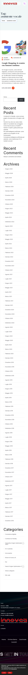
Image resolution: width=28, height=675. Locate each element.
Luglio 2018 (8, 437)
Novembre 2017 (9, 472)
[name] (10, 3)
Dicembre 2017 (9, 468)
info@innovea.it (9, 615)
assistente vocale (11, 20)
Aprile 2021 (8, 292)
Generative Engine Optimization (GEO (14, 543)
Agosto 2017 (8, 485)
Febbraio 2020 (9, 353)
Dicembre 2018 (9, 415)
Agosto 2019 (8, 380)
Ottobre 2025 (9, 204)
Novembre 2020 (9, 314)
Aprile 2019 (8, 397)
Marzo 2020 (8, 349)
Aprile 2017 (8, 503)
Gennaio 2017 (9, 516)
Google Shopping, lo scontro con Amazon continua (13, 64)
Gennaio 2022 (9, 257)
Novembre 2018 (9, 419)
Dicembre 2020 (9, 309)
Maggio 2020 (9, 340)
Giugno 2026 (9, 169)
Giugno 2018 (8, 441)
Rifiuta (10, 672)
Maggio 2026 (9, 173)
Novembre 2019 (9, 366)
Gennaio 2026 (9, 191)
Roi (6, 562)
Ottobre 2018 (9, 424)
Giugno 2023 (9, 208)
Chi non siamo (12, 639)
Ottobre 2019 (9, 371)
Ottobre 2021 (9, 270)
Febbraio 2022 (9, 252)
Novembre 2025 (9, 199)
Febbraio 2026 (9, 186)
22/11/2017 (6, 59)
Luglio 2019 (8, 384)
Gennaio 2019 (9, 410)
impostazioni (14, 669)
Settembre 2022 (9, 221)
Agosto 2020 (9, 327)
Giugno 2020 (9, 336)
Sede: (2, 603)
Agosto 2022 (9, 226)
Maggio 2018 (9, 446)
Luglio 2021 (8, 279)
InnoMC (5, 57)
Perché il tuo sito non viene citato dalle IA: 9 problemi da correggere (13, 123)
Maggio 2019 (9, 393)
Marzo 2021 (8, 296)
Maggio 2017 (9, 498)
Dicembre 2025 (9, 195)
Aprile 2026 (8, 177)
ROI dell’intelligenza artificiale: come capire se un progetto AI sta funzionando (14, 133)
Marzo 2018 (8, 454)
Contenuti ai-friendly (11, 538)
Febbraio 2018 (9, 459)
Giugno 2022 (9, 235)
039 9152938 (9, 613)
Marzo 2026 (8, 182)
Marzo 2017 (8, 507)
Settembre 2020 (9, 323)
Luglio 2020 (8, 331)
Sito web (7, 575)
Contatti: (3, 610)
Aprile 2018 (8, 450)
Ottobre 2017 (9, 476)
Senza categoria (9, 570)
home (4, 639)
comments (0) (17, 57)
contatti (14, 642)
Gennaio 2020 (9, 358)
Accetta (4, 672)
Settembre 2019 (9, 375)
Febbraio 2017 (9, 512)
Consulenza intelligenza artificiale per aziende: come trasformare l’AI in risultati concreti (14, 139)
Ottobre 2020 (9, 318)
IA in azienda (8, 548)
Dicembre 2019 (9, 362)
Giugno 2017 (8, 494)
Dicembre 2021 (9, 261)
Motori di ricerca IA (10, 557)
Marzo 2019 (8, 402)
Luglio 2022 (8, 230)
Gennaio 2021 (9, 305)
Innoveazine (8, 553)
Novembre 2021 (9, 265)
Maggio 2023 (9, 213)
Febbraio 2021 (9, 301)
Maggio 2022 (9, 239)
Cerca (5, 97)
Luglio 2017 (8, 490)
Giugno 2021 (8, 283)
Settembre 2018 (9, 428)
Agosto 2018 (8, 432)
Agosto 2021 (8, 274)
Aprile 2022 (8, 243)
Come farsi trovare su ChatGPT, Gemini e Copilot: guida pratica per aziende (13, 127)
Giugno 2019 (8, 388)
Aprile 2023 (8, 217)
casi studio (22, 639)
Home (3, 20)
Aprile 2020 (8, 345)
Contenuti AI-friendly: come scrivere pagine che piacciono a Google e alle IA (14, 118)
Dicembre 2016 (9, 520)
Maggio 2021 (9, 287)
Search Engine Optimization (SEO (14, 566)
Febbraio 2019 (9, 406)
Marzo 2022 (8, 248)
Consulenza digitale (10, 534)
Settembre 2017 (9, 481)
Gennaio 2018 (9, 463)
